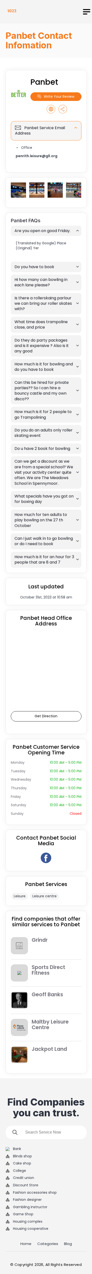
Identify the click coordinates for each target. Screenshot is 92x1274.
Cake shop (22, 1163)
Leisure (20, 896)
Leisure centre (44, 896)
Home (25, 1243)
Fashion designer (27, 1199)
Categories (47, 1243)
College (19, 1170)
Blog (68, 1243)
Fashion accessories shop (35, 1192)
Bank (17, 1149)
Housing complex (27, 1221)
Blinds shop (22, 1156)
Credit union (23, 1178)
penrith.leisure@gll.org (36, 155)
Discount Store (25, 1185)
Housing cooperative (30, 1228)
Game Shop (23, 1214)
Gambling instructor (30, 1207)
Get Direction (46, 716)
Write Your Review (59, 96)
